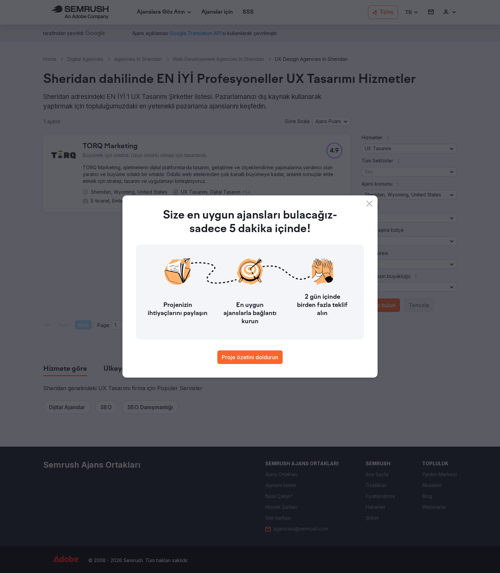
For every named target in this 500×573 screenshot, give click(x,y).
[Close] (369, 203)
